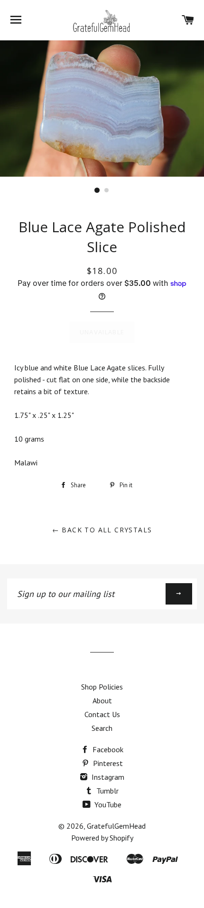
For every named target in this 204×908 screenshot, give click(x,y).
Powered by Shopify (102, 837)
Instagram (107, 777)
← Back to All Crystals (102, 529)
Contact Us (102, 714)
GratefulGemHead (116, 826)
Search (102, 728)
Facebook (107, 749)
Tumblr (106, 790)
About (102, 700)
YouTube (107, 804)
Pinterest (107, 763)
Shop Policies (102, 686)
